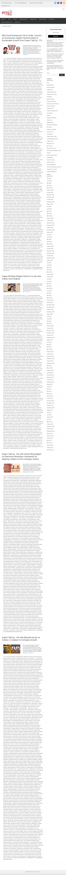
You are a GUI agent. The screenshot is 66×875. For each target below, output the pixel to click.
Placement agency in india (15, 384)
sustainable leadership (15, 243)
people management (30, 787)
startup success (14, 237)
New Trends (33, 59)
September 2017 (51, 382)
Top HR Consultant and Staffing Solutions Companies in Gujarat (20, 427)
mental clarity (36, 368)
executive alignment (26, 525)
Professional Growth (9, 399)
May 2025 (49, 211)
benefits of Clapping (17, 66)
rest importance (38, 407)
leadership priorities (7, 553)
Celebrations (11, 295)
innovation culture (6, 538)
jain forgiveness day (23, 170)
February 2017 (50, 396)
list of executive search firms (33, 183)
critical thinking (20, 122)
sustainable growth (7, 826)
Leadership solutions (15, 553)
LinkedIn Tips (10, 477)
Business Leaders (11, 98)
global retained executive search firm (10, 153)
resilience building (31, 407)
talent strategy (9, 828)
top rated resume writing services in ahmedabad (15, 434)
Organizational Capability (29, 192)
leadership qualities (14, 762)
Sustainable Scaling (33, 243)
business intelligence (34, 97)
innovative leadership (7, 539)
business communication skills (9, 684)
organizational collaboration (31, 566)
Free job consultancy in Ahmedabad (32, 340)
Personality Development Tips (54, 150)
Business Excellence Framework (32, 91)
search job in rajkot (25, 234)
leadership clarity (15, 547)
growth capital (17, 158)
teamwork (26, 831)
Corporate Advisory (31, 117)
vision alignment (31, 622)
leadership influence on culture (29, 761)
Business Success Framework (23, 106)
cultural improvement (17, 514)
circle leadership (6, 694)
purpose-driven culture (11, 589)
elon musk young (29, 128)
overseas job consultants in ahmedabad (32, 201)
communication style (31, 698)
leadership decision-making (8, 757)
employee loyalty (33, 725)
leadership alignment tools (34, 545)
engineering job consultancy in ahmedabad (27, 334)
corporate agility (10, 704)
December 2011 (50, 449)
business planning (12, 102)
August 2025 (50, 204)
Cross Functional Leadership (29, 122)
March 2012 (49, 442)
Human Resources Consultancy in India (19, 747)
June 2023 (49, 265)
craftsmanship (6, 329)
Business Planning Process (21, 102)
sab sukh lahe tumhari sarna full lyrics (17, 229)
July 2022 (49, 279)
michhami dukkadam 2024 (17, 189)
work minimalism (33, 443)
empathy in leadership (16, 722)
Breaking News (50, 85)
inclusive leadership (35, 748)
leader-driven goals (7, 545)
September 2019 (51, 337)
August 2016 (50, 410)
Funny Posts (50, 113)
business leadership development (30, 98)
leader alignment (32, 542)
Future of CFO (36, 150)
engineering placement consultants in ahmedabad (23, 130)
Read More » (25, 54)
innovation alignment (35, 536)
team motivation (37, 829)
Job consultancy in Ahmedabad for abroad (28, 539)
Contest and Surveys (52, 94)
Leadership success (31, 553)
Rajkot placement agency (31, 222)
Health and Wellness (51, 117)
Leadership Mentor (22, 176)
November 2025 (50, 197)
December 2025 (50, 194)
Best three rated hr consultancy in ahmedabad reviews (13, 81)
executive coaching (21, 134)
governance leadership (31, 156)
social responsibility (27, 821)
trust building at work (21, 435)
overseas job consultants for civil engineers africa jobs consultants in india (25, 378)
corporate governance (30, 119)
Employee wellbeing (14, 334)
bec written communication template (15, 483)
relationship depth (35, 406)
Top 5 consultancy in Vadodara (30, 250)
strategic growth (16, 240)
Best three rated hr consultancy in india (19, 317)
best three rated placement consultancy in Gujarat (23, 84)
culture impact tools (15, 517)
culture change (6, 711)
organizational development (33, 194)
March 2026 (49, 187)
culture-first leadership (23, 519)
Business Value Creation (26, 111)
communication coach (7, 697)
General (35, 58)
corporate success (31, 706)
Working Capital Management (36, 267)
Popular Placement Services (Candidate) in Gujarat (26, 804)
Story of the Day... (32, 477)
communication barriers (17, 695)
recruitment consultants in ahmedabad (33, 223)
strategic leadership (23, 240)
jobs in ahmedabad (30, 173)
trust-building (35, 435)
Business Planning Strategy (32, 102)
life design (12, 362)
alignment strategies (24, 481)
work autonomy (14, 443)
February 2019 (50, 351)
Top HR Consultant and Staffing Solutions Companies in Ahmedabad (21, 251)
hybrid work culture (27, 748)
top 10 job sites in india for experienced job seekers (16, 835)
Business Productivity (7, 105)
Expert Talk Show (30, 58)
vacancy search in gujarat (24, 849)
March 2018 (49, 368)
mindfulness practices (7, 373)
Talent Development (22, 826)
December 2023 (50, 251)
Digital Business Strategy (24, 125)
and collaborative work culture (17, 661)
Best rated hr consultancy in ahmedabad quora (31, 77)
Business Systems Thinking (8, 109)
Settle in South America (34, 234)
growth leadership (11, 159)
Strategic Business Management (34, 237)
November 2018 (50, 358)
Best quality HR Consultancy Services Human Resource (13, 494)
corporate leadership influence (13, 706)
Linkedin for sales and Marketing (27, 362)
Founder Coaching (11, 148)
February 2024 (50, 246)
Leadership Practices (38, 552)
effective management (29, 720)
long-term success (10, 368)
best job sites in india (19, 492)
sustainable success (28, 418)
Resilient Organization (16, 226)
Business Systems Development (35, 108)
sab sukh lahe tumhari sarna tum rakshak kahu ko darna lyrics (17, 818)
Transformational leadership (28, 846)
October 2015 (50, 417)
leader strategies (30, 544)
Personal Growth (15, 382)
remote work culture (33, 812)
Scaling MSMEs (11, 234)
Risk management (20, 228)
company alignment (21, 508)
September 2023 (51, 258)
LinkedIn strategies (32, 768)
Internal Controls (29, 169)
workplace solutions (24, 628)
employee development (20, 723)
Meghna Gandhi (17, 187)
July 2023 (49, 262)
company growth (6, 510)
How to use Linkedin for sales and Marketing (14, 164)
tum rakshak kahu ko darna (27, 848)
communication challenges (27, 695)
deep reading (16, 329)
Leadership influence (18, 761)
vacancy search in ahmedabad (30, 261)
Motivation (51, 19)
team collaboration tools (31, 828)
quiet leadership (24, 401)
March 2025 (49, 215)
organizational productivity (28, 782)
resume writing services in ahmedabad (28, 226)
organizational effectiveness (8, 195)
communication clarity (37, 695)
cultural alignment (9, 513)
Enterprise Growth (13, 131)
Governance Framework (12, 156)
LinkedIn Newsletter (5, 5)
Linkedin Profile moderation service (28, 364)
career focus (29, 325)
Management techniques (16, 773)
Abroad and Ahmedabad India (14, 61)
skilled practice (25, 415)
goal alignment (32, 739)
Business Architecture (18, 88)
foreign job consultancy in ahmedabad (17, 340)
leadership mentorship (11, 552)
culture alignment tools (14, 516)
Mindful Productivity (28, 371)
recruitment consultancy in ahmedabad (23, 589)
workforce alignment (22, 856)
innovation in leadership (23, 538)
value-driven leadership (20, 262)
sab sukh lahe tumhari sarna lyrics (9, 412)
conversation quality (19, 328)
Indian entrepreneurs (35, 167)
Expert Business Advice (36, 136)
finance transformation (30, 144)
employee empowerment (29, 723)
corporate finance (22, 119)
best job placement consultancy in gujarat (21, 72)
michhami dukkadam (7, 189)
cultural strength (39, 514)
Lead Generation (33, 754)
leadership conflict (31, 547)
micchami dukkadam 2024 (25, 187)
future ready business (11, 151)
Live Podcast (11, 186)
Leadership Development (19, 175)
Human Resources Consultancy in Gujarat (21, 165)
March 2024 (49, 244)
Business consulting (11, 89)
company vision (21, 510)
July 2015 (49, 419)
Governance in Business (22, 156)
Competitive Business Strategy (21, 116)
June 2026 (49, 180)
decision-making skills (10, 715)
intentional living (16, 354)
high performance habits (13, 348)
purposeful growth (34, 399)
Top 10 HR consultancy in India (23, 248)
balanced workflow (32, 300)
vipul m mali (32, 438)
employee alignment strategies (28, 522)
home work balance (22, 348)
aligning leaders (38, 480)
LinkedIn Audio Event (20, 59)
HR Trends (9, 59)
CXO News (18, 475)
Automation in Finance (19, 64)
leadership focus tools (28, 549)
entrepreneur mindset (20, 133)
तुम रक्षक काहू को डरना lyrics (19, 268)
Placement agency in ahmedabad (20, 204)
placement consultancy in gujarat (30, 206)
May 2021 (49, 293)
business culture (9, 505)
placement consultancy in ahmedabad (16, 206)
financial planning (12, 147)
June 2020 (49, 318)
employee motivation (10, 726)
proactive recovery (22, 398)
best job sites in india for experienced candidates (18, 75)
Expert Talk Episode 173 (7, 137)
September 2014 (51, 431)
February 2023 (50, 274)
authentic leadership (7, 300)
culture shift (23, 712)
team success (10, 831)
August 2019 (50, 339)
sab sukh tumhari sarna (20, 233)
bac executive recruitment (28, 64)
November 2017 (50, 377)
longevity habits (17, 368)
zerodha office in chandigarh (8, 268)
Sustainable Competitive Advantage (27, 242)
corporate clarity (34, 511)
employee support (31, 728)
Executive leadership (18, 136)
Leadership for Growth (37, 175)
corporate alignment (26, 511)
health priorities (18, 345)
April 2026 (49, 185)
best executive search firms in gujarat (15, 485)
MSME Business (36, 189)
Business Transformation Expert (30, 109)
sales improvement (22, 820)
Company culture (37, 508)
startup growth (39, 236)
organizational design (23, 194)
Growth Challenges (24, 158)
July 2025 (49, 206)
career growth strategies (37, 325)
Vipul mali (7, 264)
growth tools (19, 740)
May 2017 (49, 389)
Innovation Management (7, 169)
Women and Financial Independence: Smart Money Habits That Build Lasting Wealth (55, 62)
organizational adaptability (31, 778)
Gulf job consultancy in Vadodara (18, 161)
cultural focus (10, 514)
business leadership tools (12, 689)
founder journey (19, 148)
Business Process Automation (12, 103)
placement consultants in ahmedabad (32, 208)
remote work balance (23, 407)
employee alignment (18, 522)
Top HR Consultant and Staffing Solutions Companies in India (27, 611)
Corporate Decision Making (13, 119)
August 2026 (50, 176)
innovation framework (15, 538)
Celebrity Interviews (51, 92)
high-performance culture (34, 742)
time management (9, 423)
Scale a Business (28, 233)
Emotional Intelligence (31, 332)
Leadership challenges (7, 547)
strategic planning (31, 240)
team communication (11, 420)
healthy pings (20, 346)
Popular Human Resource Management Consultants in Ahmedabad (24, 390)
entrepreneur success (29, 133)
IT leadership (36, 750)
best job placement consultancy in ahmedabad (20, 489)
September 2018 (51, 363)
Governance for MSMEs (33, 155)
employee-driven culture (21, 524)
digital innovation (14, 127)
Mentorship (30, 773)
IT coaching (31, 750)
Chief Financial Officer (34, 114)
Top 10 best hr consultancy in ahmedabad (21, 423)
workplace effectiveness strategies (35, 626)
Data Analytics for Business (14, 123)
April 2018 (49, 365)
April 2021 (49, 295)
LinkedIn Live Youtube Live (12, 181)
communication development (17, 697)
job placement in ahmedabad (20, 173)
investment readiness (7, 170)
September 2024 (51, 230)
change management (25, 114)
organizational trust (7, 378)
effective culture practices (33, 520)
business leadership (19, 98)
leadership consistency (30, 756)
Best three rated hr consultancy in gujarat (31, 81)
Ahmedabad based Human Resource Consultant (12, 296)
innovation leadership (24, 750)
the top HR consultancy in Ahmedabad (35, 245)
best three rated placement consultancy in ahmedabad (13, 318)
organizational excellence (35, 195)
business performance (38, 689)
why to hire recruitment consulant (33, 441)
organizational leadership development (15, 782)
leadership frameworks (7, 550)
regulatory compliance (7, 226)
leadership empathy (25, 359)
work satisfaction (16, 445)
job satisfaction (29, 357)
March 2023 (49, 272)
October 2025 (50, 199)
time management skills (13, 834)
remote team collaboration (24, 812)
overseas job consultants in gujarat (9, 203)
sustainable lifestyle (20, 418)
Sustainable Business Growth (15, 242)
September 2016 (51, 407)
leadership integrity (6, 762)
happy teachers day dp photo (15, 162)
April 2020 (49, 323)
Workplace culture (15, 626)
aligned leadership (23, 480)
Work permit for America (26, 267)
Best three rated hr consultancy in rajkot (23, 83)
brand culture (14, 683)
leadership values (6, 555)
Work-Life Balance (23, 445)
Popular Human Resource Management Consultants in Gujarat (30, 800)
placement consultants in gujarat (9, 209)
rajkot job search (13, 222)
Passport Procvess (51, 148)
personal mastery (21, 382)
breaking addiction (13, 321)
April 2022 (49, 286)
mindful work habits (36, 371)
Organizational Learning (16, 197)
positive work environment (32, 806)
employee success (23, 728)
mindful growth (21, 371)
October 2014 (50, 428)
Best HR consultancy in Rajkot (28, 69)
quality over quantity (16, 401)
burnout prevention (29, 321)
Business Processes (22, 103)
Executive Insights (11, 136)
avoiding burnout (15, 300)
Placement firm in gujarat (7, 211)
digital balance (6, 331)
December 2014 (50, 426)
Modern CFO (30, 189)
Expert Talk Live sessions (17, 137)
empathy (8, 334)
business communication (36, 683)
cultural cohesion (28, 513)
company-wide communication (15, 703)
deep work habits (23, 329)
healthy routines (35, 346)
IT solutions (11, 751)
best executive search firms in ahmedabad (29, 66)
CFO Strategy (10, 114)
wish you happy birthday (16, 267)
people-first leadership (12, 789)
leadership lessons (14, 176)
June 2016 (49, 414)
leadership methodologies (21, 552)
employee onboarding (19, 726)
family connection (15, 339)
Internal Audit (23, 169)
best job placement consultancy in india (13, 491)
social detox (8, 417)
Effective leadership (7, 720)
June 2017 (49, 386)
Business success (14, 106)
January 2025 (50, 220)
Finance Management (39, 142)
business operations (30, 100)
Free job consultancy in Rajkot (19, 150)
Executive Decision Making (30, 134)
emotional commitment (14, 332)
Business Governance (27, 92)
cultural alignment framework (19, 513)
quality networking (8, 401)
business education (38, 89)
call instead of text (30, 323)
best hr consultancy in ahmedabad (32, 67)
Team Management (51, 164)
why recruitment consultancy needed (28, 265)
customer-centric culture (21, 714)
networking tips (35, 374)
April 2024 (49, 241)
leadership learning (6, 176)
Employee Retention (7, 728)
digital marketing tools (35, 715)
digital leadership (21, 127)
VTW (9, 265)
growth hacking (38, 739)
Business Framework (12, 92)
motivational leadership (30, 373)
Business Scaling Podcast (37, 105)
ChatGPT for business (37, 692)
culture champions (37, 709)
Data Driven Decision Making (24, 123)
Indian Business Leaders (25, 167)
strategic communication (15, 823)
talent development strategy (31, 826)
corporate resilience (23, 706)
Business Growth (35, 92)
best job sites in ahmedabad (32, 309)
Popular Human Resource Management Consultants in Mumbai (18, 393)
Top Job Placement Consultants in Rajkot (22, 432)
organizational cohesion (20, 566)
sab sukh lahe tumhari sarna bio (9, 410)
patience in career (28, 381)
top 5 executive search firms (13, 426)
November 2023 (50, 253)
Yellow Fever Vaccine (52, 169)
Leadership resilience (23, 762)
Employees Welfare (12, 58)
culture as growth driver (23, 709)
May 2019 (49, 344)
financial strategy (19, 147)
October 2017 (50, 379)
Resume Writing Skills (52, 155)
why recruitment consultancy (15, 265)
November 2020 (50, 307)
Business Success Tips (7, 108)
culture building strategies (30, 516)
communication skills (27, 326)
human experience (30, 350)
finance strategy (22, 144)
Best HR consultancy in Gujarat (19, 486)
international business (37, 169)
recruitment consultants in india (22, 225)
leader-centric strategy (38, 544)
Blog (8, 58)
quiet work (36, 401)
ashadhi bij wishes (10, 64)
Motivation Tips (28, 59)
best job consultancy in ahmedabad (18, 488)
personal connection (7, 382)
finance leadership (30, 142)
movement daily (38, 373)
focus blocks (32, 339)
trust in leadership (29, 435)
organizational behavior (20, 779)
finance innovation (23, 142)
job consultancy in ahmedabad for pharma (14, 172)
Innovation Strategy (16, 169)
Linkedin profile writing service (16, 183)
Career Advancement (38, 323)
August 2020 (50, 314)
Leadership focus (20, 549)
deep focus (11, 329)
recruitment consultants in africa (20, 223)
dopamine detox (40, 331)
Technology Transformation (22, 245)
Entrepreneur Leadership (11, 133)
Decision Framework (34, 123)
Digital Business (16, 125)
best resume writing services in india (34, 80)
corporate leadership (14, 120)
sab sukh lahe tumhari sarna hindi (31, 229)
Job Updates (13, 59)
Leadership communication (20, 756)
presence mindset (14, 398)
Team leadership (30, 829)
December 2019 (50, 330)
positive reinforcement (22, 806)
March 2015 (49, 421)
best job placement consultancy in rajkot (13, 309)
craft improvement (35, 328)
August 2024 (50, 232)
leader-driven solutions (15, 545)
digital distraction (12, 331)
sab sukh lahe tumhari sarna (30, 228)
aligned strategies (31, 480)
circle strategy (20, 694)
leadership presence (33, 359)
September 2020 (51, 311)
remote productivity (15, 407)
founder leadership (25, 148)
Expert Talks (9, 339)
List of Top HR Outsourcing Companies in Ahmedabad (21, 367)
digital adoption (10, 125)
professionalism (27, 399)
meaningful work (24, 368)
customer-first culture (31, 714)
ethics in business (13, 134)
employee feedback (25, 725)
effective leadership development (17, 720)
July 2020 (49, 316)
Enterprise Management (21, 131)
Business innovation (7, 97)
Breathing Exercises (21, 321)
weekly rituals (37, 440)
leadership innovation (31, 550)
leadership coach (11, 756)
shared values (19, 821)
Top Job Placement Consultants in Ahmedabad (12, 431)
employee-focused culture (16, 729)
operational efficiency (11, 192)
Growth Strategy (36, 159)
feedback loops (9, 737)
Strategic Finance (25, 239)
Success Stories (31, 658)
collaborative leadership (12, 508)
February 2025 (50, 218)
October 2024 (50, 227)
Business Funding (19, 92)
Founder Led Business (34, 148)
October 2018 (50, 361)
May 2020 (49, 321)
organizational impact (7, 569)
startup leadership (6, 237)
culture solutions (38, 517)
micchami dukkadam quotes (36, 187)
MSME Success (16, 190)
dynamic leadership (25, 718)
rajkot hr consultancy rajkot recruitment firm (32, 220)
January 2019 (50, 354)
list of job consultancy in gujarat (31, 365)
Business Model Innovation (21, 100)
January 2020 (50, 328)
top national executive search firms (22, 257)
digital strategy (28, 127)
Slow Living (36, 415)
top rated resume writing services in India (32, 259)
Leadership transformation (18, 178)
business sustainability (17, 108)
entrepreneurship (6, 134)
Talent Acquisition (14, 826)
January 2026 (50, 192)
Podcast (37, 59)
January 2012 (50, 447)
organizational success (26, 198)
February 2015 (50, 424)
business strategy (6, 106)
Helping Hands (50, 122)
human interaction (37, 350)
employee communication (34, 722)
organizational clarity (12, 566)
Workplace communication (32, 856)
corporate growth (34, 704)
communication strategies (22, 698)
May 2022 (49, 283)
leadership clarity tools (23, 547)
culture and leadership (14, 709)
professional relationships (19, 399)
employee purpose (27, 726)
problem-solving (10, 807)
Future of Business (29, 150)
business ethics (14, 91)
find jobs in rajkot (26, 147)
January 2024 (50, 248)
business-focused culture (8, 506)
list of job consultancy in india (17, 184)
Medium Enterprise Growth (8, 187)
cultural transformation (23, 708)
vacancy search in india (11, 262)
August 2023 (50, 260)
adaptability (13, 659)
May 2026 (49, 183)
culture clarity (38, 516)
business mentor (12, 100)
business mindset (21, 689)
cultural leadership (25, 514)
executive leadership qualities (33, 733)
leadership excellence (28, 175)
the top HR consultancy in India (27, 421)
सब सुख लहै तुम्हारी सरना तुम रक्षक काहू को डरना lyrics (18, 448)
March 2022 (49, 288)
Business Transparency (17, 111)
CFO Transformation (17, 114)
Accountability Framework (26, 61)
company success (27, 701)
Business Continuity (19, 89)
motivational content (22, 373)
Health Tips (49, 120)
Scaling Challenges (35, 233)
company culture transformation (29, 700)
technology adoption (12, 245)
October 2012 (50, 438)
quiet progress (30, 401)
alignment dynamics (7, 481)
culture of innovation (17, 712)
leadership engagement (12, 549)
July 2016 (49, 412)
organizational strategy (17, 198)
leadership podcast (30, 176)
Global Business (38, 151)
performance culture (20, 789)
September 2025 (51, 201)
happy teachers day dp (38, 343)
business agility (10, 88)
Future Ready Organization (29, 151)
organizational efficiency (11, 567)
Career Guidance (23, 19)
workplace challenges (29, 625)
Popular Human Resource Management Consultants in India (23, 214)
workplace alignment (20, 625)
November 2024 (50, 225)
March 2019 (49, 349)
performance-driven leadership (28, 790)
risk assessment (14, 228)
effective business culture (35, 718)
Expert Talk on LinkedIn (35, 137)
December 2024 (50, 223)
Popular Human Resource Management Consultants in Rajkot (23, 803)
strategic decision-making (8, 239)
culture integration (29, 711)
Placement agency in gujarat (32, 204)
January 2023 (50, 276)
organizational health (37, 567)
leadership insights (38, 761)
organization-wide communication (18, 778)
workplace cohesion (7, 626)
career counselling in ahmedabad (9, 325)
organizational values (7, 570)
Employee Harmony (12, 524)
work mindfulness (25, 443)
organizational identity (22, 781)
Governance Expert (11, 155)
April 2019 (49, 347)
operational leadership (7, 778)
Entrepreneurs (36, 133)
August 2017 (50, 384)
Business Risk (22, 105)
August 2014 (50, 433)
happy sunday (34, 161)
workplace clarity (37, 625)
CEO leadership (9, 692)
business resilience (15, 105)
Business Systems (25, 108)
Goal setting (28, 342)
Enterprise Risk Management (31, 131)
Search (48, 72)
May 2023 (49, 267)
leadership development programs (30, 757)
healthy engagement (33, 345)
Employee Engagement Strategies (15, 725)
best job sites (23, 309)
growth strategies (13, 740)
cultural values (30, 708)
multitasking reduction (14, 374)
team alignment (35, 418)
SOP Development (20, 236)
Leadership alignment (24, 545)
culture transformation (14, 519)
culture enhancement (13, 711)
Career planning (6, 326)
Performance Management (8, 204)
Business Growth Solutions (15, 95)
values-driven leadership (13, 851)
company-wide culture (10, 511)
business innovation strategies (29, 687)
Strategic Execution (17, 239)
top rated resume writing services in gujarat (16, 259)
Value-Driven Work (19, 438)
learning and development (36, 765)
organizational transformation (8, 200)
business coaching (34, 88)
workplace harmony (7, 628)
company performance (19, 701)
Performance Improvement (35, 203)
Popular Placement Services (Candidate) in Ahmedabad (16, 217)
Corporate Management (31, 120)
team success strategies (18, 831)
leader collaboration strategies (14, 544)
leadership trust (9, 360)
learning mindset (6, 362)
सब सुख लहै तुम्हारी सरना (28, 268)
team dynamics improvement (21, 829)
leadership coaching (7, 359)
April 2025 (49, 213)
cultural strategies (32, 514)
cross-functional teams (13, 708)
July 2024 (49, 234)
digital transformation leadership (25, 717)
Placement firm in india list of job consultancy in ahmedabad (24, 211)
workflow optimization (32, 445)
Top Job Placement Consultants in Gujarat (16, 256)
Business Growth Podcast (33, 94)
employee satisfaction (15, 728)
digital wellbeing (20, 331)
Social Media (26, 477)
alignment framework (15, 481)
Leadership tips (6, 764)
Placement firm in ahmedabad (33, 209)
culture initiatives (22, 517)
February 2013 (50, 435)
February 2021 (50, 300)
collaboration (35, 694)
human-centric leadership (36, 353)
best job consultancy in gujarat (15, 70)
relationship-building (7, 407)
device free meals (37, 329)
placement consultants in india (21, 209)
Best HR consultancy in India (17, 69)
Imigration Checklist (51, 129)
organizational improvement (31, 781)
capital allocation (35, 111)
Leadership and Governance (8, 175)
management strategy (7, 773)
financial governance (25, 145)
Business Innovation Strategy (16, 97)
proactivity (28, 398)
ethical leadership (6, 733)
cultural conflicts (35, 513)
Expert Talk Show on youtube (33, 139)
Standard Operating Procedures (30, 236)
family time (21, 339)
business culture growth (34, 684)
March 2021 (49, 297)
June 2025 (49, 208)
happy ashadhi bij (28, 161)
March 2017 (49, 393)
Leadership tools (39, 553)
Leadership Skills (9, 178)
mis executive (24, 189)
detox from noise (30, 329)
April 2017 (49, 391)
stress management (37, 417)
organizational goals (20, 567)
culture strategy (6, 519)
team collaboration (22, 828)
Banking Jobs (50, 80)
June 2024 (49, 237)
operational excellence (20, 192)
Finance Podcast (6, 144)
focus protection (6, 340)
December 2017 (50, 375)
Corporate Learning (22, 120)
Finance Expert (16, 142)
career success (19, 326)
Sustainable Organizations (24, 243)
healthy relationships (28, 346)
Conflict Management (26, 703)
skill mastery (19, 415)
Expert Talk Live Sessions (21, 58)
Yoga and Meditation (52, 171)
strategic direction (9, 600)
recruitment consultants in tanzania (35, 225)
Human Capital (10, 745)
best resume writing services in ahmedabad (16, 314)
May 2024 (49, 239)
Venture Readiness (34, 262)
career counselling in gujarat (21, 325)
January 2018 (50, 372)
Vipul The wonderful (13, 264)
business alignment (21, 503)
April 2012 (49, 440)
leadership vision (37, 764)
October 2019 (50, 335)
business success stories (34, 106)
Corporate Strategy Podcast (12, 122)
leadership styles (39, 762)
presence (9, 398)
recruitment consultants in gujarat (9, 225)
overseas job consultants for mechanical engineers (15, 201)
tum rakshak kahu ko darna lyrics (18, 261)
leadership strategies (31, 762)
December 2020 (50, 304)
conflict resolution (18, 511)
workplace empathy (10, 446)
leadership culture (38, 756)
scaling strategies (18, 234)
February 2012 (50, 445)
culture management (30, 517)
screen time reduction (35, 413)
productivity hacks (17, 807)
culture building (22, 516)
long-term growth (29, 186)
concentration (12, 328)
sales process (29, 820)
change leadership (20, 692)
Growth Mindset (29, 159)
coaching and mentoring (28, 694)
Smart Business (13, 236)
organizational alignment (31, 564)
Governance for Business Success (21, 155)
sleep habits (30, 415)
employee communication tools (9, 723)
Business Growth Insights (23, 94)
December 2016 (50, 400)
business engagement (15, 686)
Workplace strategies (32, 628)
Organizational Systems (36, 198)
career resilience (13, 326)
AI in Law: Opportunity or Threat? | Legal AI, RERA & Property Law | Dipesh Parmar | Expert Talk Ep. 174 (55, 50)
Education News (50, 99)
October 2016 (50, 405)
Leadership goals (16, 550)
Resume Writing (42, 19)
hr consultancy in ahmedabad (28, 164)
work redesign (9, 445)
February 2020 (50, 325)
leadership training (13, 764)
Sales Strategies (36, 820)
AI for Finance (31, 63)
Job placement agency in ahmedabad (30, 172)
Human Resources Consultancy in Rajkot (13, 167)
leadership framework (37, 549)
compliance (30, 116)
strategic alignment (30, 598)
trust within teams (13, 848)
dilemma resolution (11, 520)
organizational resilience (7, 198)
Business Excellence (21, 91)
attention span (33, 298)
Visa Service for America (22, 264)
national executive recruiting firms (26, 190)
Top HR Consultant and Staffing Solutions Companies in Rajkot (17, 254)
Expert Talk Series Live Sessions (14, 139)
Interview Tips (33, 19)
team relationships (25, 420)
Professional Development (18, 220)
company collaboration (29, 508)
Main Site (3, 19)
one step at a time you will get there (31, 376)
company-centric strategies (29, 510)
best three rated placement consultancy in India (12, 320)
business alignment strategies (31, 503)
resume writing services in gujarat (24, 409)
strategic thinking (38, 240)
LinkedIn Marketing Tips (6, 22)
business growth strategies (26, 95)
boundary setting (6, 321)
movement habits (6, 374)
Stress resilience (6, 418)
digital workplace (34, 717)
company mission (11, 701)
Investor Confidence (15, 170)
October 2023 (50, 255)
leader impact (23, 544)
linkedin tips (25, 183)
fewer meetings (27, 339)
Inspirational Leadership (7, 354)
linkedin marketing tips (30, 181)
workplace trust (17, 446)
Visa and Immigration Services (54, 166)
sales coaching (10, 820)
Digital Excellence (33, 125)
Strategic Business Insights (22, 237)
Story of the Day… (51, 159)
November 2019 (50, 332)
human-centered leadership (18, 748)
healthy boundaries (24, 345)
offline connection (20, 376)
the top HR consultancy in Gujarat (15, 421)
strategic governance (32, 239)
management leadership (35, 772)
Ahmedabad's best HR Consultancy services (20, 63)
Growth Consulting (32, 158)
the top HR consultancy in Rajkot (30, 605)
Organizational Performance (36, 197)
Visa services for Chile (31, 264)
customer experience (12, 714)
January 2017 (50, 398)
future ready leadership (19, 151)
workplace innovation (15, 628)
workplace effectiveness (23, 626)
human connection (22, 350)
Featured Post (50, 108)
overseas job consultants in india (23, 203)
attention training (39, 298)
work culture (36, 854)
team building (36, 600)
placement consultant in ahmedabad (18, 208)
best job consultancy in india (26, 70)
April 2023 (49, 269)
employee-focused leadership (27, 729)
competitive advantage (11, 116)
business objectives (29, 689)
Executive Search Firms (27, 136)
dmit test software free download (19, 128)
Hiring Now (17, 22)
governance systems (10, 158)
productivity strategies (35, 807)
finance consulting (9, 142)
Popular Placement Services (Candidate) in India (28, 396)
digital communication (19, 715)
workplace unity (12, 630)
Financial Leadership (33, 145)
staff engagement (34, 821)
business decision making (29, 89)
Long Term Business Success (19, 186)
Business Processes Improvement (33, 103)
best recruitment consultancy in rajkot (25, 78)
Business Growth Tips (36, 95)
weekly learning (31, 440)
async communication (12, 298)
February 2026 (50, 190)
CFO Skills (5, 114)
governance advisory (21, 153)
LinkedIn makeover (21, 181)
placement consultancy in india (17, 385)
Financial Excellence (16, 145)
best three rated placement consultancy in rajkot (20, 86)
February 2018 (50, 370)
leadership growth (22, 759)
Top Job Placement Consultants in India (32, 256)
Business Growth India (13, 94)
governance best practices (31, 153)
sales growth (16, 820)
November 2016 (50, 403)
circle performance (13, 694)
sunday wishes (6, 242)
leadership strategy (23, 553)
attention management (25, 298)
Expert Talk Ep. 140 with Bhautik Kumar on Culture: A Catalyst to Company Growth (21, 638)
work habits (19, 443)
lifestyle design (17, 362)
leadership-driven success (15, 555)
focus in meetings (39, 339)
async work (18, 298)
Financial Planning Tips (52, 110)
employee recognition (35, 726)
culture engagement (7, 517)
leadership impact (23, 550)
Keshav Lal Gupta (37, 173)
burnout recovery (37, 321)
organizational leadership (17, 569)
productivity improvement (8, 220)
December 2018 (50, 356)
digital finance (39, 125)
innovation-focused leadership (34, 538)
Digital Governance (6, 127)
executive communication (23, 733)
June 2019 (49, 342)
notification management (11, 376)
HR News (15, 19)
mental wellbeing (12, 370)
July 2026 (49, 178)
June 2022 (49, 281)
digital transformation (35, 127)
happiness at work (16, 343)
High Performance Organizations (27, 162)
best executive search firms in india (18, 67)
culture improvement (21, 711)
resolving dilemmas (23, 592)
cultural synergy (6, 516)
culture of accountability (7, 712)
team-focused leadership (15, 603)
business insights (26, 97)
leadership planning (30, 552)
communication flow (28, 697)
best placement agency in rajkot (33, 75)
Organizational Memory (26, 197)
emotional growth (23, 332)
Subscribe (55, 36)
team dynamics (18, 420)
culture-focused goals (32, 519)
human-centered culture (7, 748)
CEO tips (14, 692)
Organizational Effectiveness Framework (22, 195)
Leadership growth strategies (32, 759)
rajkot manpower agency (21, 222)
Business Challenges (26, 88)
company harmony (13, 510)
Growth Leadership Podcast (20, 159)
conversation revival (27, 328)
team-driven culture (6, 603)
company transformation (36, 701)
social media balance (15, 417)
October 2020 (50, 309)
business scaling (29, 105)
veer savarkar (28, 262)
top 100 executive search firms (18, 250)
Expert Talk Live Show (27, 137)
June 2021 (49, 290)
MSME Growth (10, 190)
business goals (29, 686)
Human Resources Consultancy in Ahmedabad (12, 351)
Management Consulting (37, 186)
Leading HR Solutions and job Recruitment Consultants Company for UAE (26, 360)
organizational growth (7, 197)
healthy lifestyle (15, 346)
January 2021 (50, 302)
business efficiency (7, 91)
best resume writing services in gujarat (20, 80)
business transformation (18, 109)
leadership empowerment (13, 759)
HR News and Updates (37, 475)
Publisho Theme (28, 871)
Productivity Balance (34, 398)
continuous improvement (13, 117)
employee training (39, 728)
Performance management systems (15, 790)
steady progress (23, 417)
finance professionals (14, 144)
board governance (33, 86)
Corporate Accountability (23, 117)
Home (9, 19)
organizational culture (15, 194)
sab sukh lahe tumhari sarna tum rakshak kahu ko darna (21, 231)
